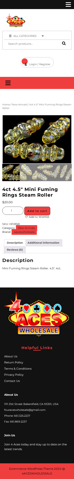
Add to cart (37, 211)
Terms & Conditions (17, 368)
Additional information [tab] (43, 242)
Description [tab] (15, 242)
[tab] (68, 4)
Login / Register (35, 61)
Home (6, 104)
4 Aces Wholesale (52, 16)
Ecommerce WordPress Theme (31, 469)
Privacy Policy (14, 374)
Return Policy (13, 362)
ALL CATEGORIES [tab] (25, 36)
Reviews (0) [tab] (15, 249)
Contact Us (12, 381)
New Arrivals (19, 104)
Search (63, 43)
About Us (10, 356)
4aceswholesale (24, 232)
